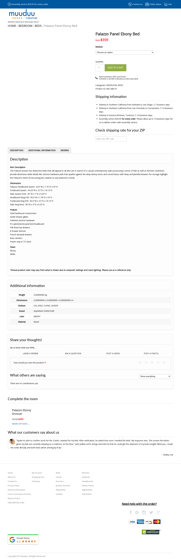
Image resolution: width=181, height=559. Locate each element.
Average (153, 362)
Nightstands (87, 490)
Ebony (37, 316)
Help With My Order (16, 502)
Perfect (165, 362)
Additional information (41, 150)
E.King (47, 305)
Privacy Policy (13, 485)
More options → (21, 423)
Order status (155, 4)
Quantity (99, 61)
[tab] (16, 150)
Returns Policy (14, 498)
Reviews (65, 150)
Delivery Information (16, 490)
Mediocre (147, 362)
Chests (59, 477)
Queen (54, 305)
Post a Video (113, 353)
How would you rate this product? (30, 362)
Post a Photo (151, 353)
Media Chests (88, 485)
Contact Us (12, 481)
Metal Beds (60, 490)
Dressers (60, 481)
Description (16, 150)
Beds (38, 26)
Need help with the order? (139, 504)
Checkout (36, 481)
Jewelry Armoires (63, 485)
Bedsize (99, 46)
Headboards (87, 481)
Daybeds (86, 477)
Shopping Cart (38, 477)
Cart (170, 4)
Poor (142, 362)
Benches (86, 472)
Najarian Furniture (44, 311)
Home (12, 26)
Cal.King (38, 305)
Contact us (137, 4)
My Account (37, 472)
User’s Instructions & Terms (19, 494)
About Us (12, 477)
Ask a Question (73, 353)
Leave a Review (30, 353)
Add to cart (115, 68)
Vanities (59, 494)
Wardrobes (87, 494)
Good (159, 362)
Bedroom (25, 26)
